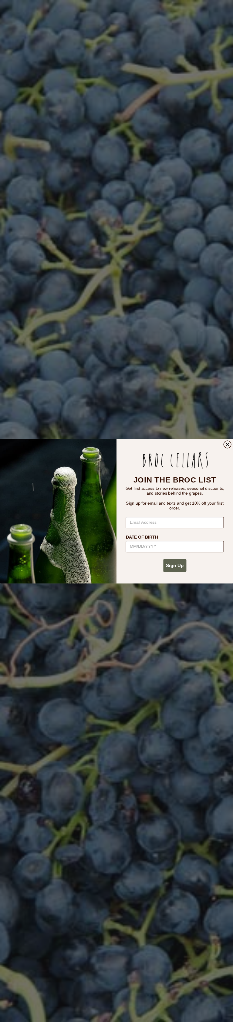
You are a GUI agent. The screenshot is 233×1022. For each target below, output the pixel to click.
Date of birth (142, 537)
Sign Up (175, 565)
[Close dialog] (227, 444)
